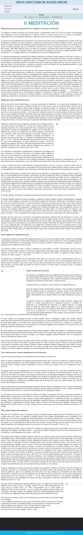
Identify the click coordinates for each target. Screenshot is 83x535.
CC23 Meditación (57, 17)
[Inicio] (21, 17)
